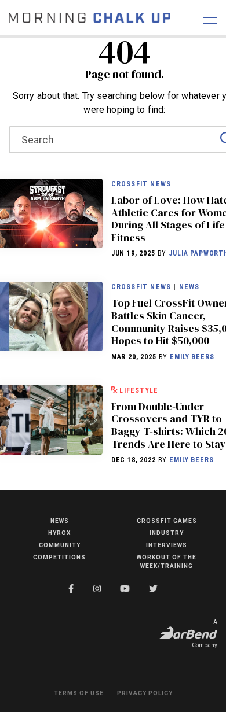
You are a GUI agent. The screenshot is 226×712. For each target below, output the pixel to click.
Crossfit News (141, 184)
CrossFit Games (167, 521)
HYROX (59, 533)
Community (60, 545)
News (189, 287)
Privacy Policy (145, 693)
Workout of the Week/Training (166, 561)
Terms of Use (79, 693)
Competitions (59, 557)
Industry (167, 533)
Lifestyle (138, 390)
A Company (204, 633)
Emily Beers (192, 357)
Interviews (166, 545)
